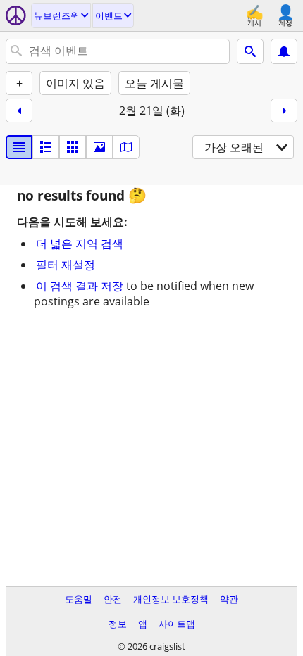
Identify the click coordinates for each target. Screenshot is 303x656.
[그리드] (72, 147)
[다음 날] (284, 110)
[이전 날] (19, 110)
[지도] (126, 147)
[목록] (19, 147)
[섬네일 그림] (45, 147)
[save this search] (284, 51)
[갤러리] (99, 147)
